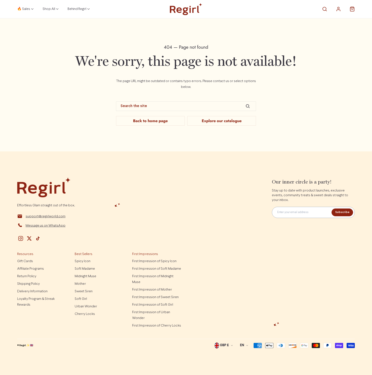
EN (242, 345)
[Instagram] (20, 238)
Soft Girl (81, 298)
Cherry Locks (85, 314)
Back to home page (150, 121)
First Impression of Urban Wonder (151, 315)
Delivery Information (32, 291)
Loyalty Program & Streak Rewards (36, 301)
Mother (80, 283)
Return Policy (26, 276)
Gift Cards (25, 261)
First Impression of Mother (152, 289)
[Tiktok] (37, 238)
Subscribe (342, 212)
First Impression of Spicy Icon (154, 261)
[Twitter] (29, 238)
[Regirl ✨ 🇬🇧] (186, 9)
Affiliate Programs (30, 268)
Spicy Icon (82, 261)
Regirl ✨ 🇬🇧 (26, 345)
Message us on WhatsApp (45, 225)
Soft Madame (85, 268)
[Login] (338, 9)
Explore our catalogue (222, 121)
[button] (324, 9)
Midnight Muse (85, 276)
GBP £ (224, 345)
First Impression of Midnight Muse (153, 279)
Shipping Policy (28, 283)
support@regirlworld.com (45, 216)
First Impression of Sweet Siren (155, 297)
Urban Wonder (86, 306)
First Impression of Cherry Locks (156, 325)
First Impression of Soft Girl (152, 304)
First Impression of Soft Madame (156, 268)
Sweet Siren (84, 291)
